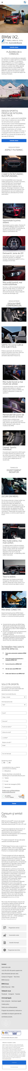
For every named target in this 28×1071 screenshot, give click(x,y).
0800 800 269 (6, 967)
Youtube (17, 994)
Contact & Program (7, 977)
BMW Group (5, 984)
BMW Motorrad (6, 987)
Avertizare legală (16, 1001)
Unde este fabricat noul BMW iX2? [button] (15, 673)
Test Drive (17, 977)
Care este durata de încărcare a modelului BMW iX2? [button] (14, 659)
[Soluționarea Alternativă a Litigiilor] (14, 1032)
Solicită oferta (14, 47)
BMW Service (5, 980)
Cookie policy (5, 1004)
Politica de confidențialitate (9, 1007)
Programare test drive (14, 950)
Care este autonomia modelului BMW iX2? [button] (15, 653)
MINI (13, 987)
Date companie (6, 1001)
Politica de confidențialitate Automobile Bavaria (11, 791)
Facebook (4, 994)
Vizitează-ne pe (6, 991)
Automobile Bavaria (24, 2)
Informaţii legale (6, 998)
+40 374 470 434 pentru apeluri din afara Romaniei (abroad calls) (12, 972)
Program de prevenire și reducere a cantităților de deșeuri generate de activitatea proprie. (12, 1014)
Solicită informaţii (14, 942)
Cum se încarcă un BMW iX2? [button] (13, 664)
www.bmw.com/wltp (13, 897)
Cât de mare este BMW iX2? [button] (13, 669)
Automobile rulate (14, 935)
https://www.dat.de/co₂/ (9, 919)
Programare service (14, 927)
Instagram (11, 994)
